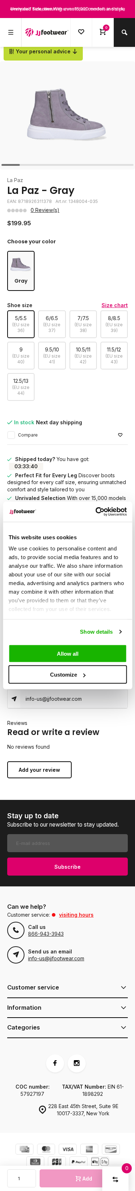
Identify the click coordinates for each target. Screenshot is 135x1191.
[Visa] (68, 1150)
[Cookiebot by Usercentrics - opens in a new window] (96, 512)
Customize (63, 675)
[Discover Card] (111, 1150)
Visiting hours (76, 915)
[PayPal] (78, 1162)
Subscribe (67, 867)
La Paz (15, 180)
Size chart (115, 305)
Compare (28, 435)
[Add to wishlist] (120, 435)
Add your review (39, 770)
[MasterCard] (46, 1150)
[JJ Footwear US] (46, 32)
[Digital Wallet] (100, 1162)
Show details (96, 632)
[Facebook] (55, 1063)
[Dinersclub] (35, 1162)
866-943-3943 (46, 934)
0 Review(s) (45, 210)
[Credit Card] (24, 1150)
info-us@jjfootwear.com (54, 699)
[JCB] (57, 1162)
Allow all (67, 653)
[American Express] (89, 1150)
